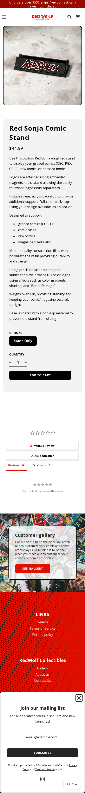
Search (42, 622)
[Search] (69, 17)
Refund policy (42, 634)
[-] (10, 362)
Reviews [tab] (13, 465)
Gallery (42, 668)
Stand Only (23, 340)
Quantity (16, 354)
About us (42, 674)
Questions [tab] (39, 465)
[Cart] (78, 17)
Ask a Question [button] (44, 456)
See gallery (32, 568)
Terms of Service (42, 628)
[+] (26, 362)
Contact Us (42, 680)
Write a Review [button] (44, 446)
